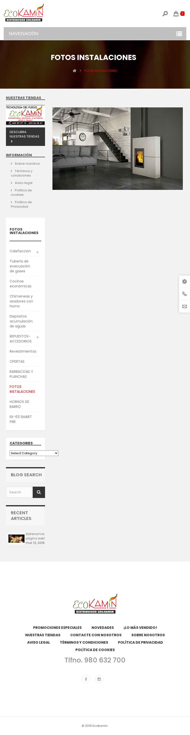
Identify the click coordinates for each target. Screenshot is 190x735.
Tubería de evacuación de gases (20, 266)
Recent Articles (21, 515)
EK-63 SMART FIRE (21, 419)
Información (19, 155)
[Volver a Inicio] (74, 70)
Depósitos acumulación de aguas (21, 321)
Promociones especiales (57, 627)
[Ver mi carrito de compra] (176, 13)
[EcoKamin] (24, 12)
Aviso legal (23, 182)
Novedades (103, 627)
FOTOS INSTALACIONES (22, 389)
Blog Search (26, 475)
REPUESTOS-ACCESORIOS (21, 339)
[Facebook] (86, 679)
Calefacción (20, 251)
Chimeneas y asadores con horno (21, 301)
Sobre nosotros (27, 163)
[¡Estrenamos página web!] (16, 538)
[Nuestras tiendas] (25, 115)
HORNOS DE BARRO (19, 404)
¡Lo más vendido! (140, 627)
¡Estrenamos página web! (35, 536)
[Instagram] (99, 679)
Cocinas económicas (20, 284)
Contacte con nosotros (95, 635)
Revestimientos (23, 351)
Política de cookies (21, 192)
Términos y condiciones (21, 173)
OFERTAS (17, 361)
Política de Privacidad (21, 204)
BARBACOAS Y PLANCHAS (21, 374)
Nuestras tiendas (23, 97)
